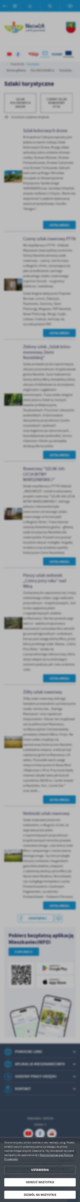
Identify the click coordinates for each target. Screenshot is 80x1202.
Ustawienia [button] (40, 1170)
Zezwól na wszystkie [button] (40, 1195)
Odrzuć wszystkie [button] (40, 1182)
